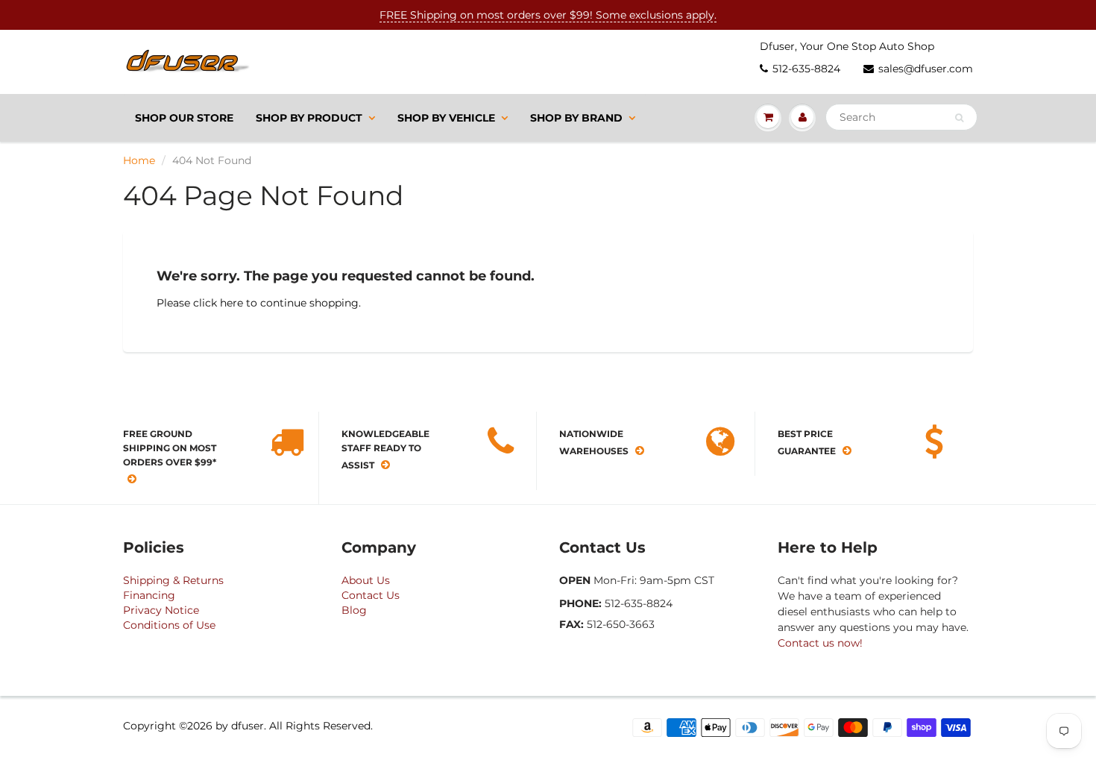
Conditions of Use (169, 625)
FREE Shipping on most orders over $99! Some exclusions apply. (548, 15)
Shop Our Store (184, 118)
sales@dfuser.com (925, 68)
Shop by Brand (576, 118)
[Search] (959, 118)
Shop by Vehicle (446, 118)
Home (139, 160)
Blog (354, 610)
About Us (365, 580)
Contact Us (370, 595)
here (231, 303)
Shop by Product (309, 118)
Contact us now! (820, 643)
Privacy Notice (161, 610)
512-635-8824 (806, 68)
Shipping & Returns (173, 580)
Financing (149, 595)
